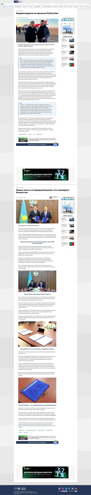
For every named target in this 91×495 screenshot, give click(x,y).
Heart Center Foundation (22, 134)
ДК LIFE (76, 6)
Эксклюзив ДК (18, 6)
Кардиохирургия (39, 134)
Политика (11, 6)
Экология (20, 432)
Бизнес (30, 6)
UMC (34, 134)
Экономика (4, 6)
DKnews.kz (30, 46)
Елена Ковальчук (55, 196)
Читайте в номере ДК (47, 6)
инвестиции (26, 432)
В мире (60, 6)
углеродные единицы (41, 430)
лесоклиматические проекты (31, 430)
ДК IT (66, 6)
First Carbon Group (49, 430)
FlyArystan (30, 134)
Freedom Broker (37, 6)
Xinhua (86, 6)
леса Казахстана (21, 430)
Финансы (25, 6)
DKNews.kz (51, 231)
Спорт (81, 6)
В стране (55, 6)
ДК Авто (70, 6)
